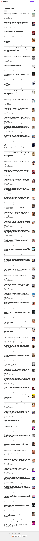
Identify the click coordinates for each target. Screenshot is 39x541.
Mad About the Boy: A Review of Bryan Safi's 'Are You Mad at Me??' (16, 388)
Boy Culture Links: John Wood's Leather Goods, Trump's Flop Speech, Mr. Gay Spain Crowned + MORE (16, 404)
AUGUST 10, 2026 (7, 174)
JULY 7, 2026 (6, 498)
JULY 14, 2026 (6, 437)
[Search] (34, 11)
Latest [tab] (5, 10)
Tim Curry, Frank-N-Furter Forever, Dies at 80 (13, 31)
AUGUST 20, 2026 (7, 85)
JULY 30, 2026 (6, 279)
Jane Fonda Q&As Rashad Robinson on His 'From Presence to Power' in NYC (16, 303)
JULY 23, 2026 (6, 357)
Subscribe (32, 1)
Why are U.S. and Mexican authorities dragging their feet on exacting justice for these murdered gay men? (17, 67)
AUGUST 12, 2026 (7, 156)
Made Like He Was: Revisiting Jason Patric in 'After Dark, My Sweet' (16, 205)
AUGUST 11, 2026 (7, 165)
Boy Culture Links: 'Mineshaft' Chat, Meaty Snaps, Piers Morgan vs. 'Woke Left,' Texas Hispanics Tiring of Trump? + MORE (17, 444)
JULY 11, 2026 (6, 463)
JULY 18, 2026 (6, 398)
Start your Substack (16, 536)
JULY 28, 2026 (6, 297)
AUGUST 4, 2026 (7, 225)
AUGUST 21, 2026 (7, 76)
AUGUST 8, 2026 (7, 183)
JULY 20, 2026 (6, 382)
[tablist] (9, 11)
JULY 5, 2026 (6, 516)
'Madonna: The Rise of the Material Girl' (12, 363)
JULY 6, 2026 (6, 507)
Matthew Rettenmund (11, 18)
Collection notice (28, 533)
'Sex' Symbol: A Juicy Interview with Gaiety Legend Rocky (16, 337)
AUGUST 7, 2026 (7, 192)
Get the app (24, 536)
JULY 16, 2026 (6, 415)
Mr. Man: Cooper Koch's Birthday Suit (11, 420)
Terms (23, 533)
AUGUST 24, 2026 (7, 51)
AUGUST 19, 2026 (7, 94)
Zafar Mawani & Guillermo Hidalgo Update (12, 65)
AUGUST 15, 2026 (7, 130)
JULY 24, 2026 (6, 349)
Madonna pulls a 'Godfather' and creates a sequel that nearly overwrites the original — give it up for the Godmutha (17, 525)
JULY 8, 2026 (6, 490)
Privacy (20, 533)
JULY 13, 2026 (6, 445)
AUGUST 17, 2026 (7, 112)
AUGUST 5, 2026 (7, 216)
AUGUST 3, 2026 (7, 234)
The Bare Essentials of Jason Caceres (12, 268)
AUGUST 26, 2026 (7, 26)
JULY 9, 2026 (6, 481)
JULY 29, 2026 (6, 288)
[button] (2, 4)
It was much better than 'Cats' (9, 389)
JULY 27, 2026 (6, 314)
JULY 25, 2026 (6, 323)
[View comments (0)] (13, 20)
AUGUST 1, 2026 (7, 251)
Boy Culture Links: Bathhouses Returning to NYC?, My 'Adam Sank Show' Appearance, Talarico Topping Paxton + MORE (16, 198)
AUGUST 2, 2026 (7, 243)
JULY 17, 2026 (6, 406)
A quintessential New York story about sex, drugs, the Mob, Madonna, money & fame (16, 339)
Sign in (36, 1)
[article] (19, 17)
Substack (14, 538)
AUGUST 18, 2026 (7, 103)
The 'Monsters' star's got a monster (10, 421)
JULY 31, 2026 (6, 263)
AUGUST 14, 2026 (7, 139)
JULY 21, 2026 (6, 373)
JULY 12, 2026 (6, 454)
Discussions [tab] (11, 10)
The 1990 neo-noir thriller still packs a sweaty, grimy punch (14, 207)
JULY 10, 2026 (6, 472)
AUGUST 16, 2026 (7, 121)
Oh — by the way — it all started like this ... (11, 364)
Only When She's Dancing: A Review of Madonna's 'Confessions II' (14, 522)
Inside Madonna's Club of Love (10, 426)
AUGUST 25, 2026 (7, 42)
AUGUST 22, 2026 (7, 60)
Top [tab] (8, 10)
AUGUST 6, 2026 (7, 199)
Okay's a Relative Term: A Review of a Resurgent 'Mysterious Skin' (16, 145)
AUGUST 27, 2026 (7, 17)
